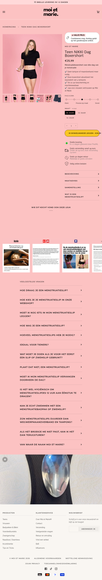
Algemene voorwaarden (47, 558)
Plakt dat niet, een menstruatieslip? (45, 367)
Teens (5, 519)
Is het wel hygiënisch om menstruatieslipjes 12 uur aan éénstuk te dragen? (48, 393)
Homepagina (9, 27)
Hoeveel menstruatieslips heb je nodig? (47, 335)
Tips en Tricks (8, 548)
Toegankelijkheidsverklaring (60, 564)
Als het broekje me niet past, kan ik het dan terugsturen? (47, 433)
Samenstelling (73, 187)
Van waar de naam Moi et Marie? (42, 444)
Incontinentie (8, 544)
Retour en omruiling (44, 536)
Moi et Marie (71, 46)
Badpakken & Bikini (10, 527)
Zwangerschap (9, 536)
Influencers (40, 548)
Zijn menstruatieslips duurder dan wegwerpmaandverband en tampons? (46, 420)
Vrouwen (6, 523)
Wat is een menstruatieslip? (74, 195)
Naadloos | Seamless (11, 540)
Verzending (40, 527)
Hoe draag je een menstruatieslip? (44, 290)
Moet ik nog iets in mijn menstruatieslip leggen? (47, 314)
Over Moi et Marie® (44, 519)
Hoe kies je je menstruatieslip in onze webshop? (46, 301)
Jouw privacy (32, 564)
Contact (39, 523)
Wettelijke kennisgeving (79, 558)
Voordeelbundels (10, 532)
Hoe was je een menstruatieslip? (42, 325)
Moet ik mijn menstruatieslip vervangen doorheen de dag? (47, 378)
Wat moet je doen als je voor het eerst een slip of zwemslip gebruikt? (47, 356)
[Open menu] (6, 11)
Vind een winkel (42, 540)
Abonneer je (88, 529)
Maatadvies (71, 181)
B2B (37, 544)
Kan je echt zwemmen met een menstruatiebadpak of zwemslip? (43, 407)
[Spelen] (32, 87)
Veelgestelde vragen (44, 532)
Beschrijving (72, 174)
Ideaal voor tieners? (34, 344)
